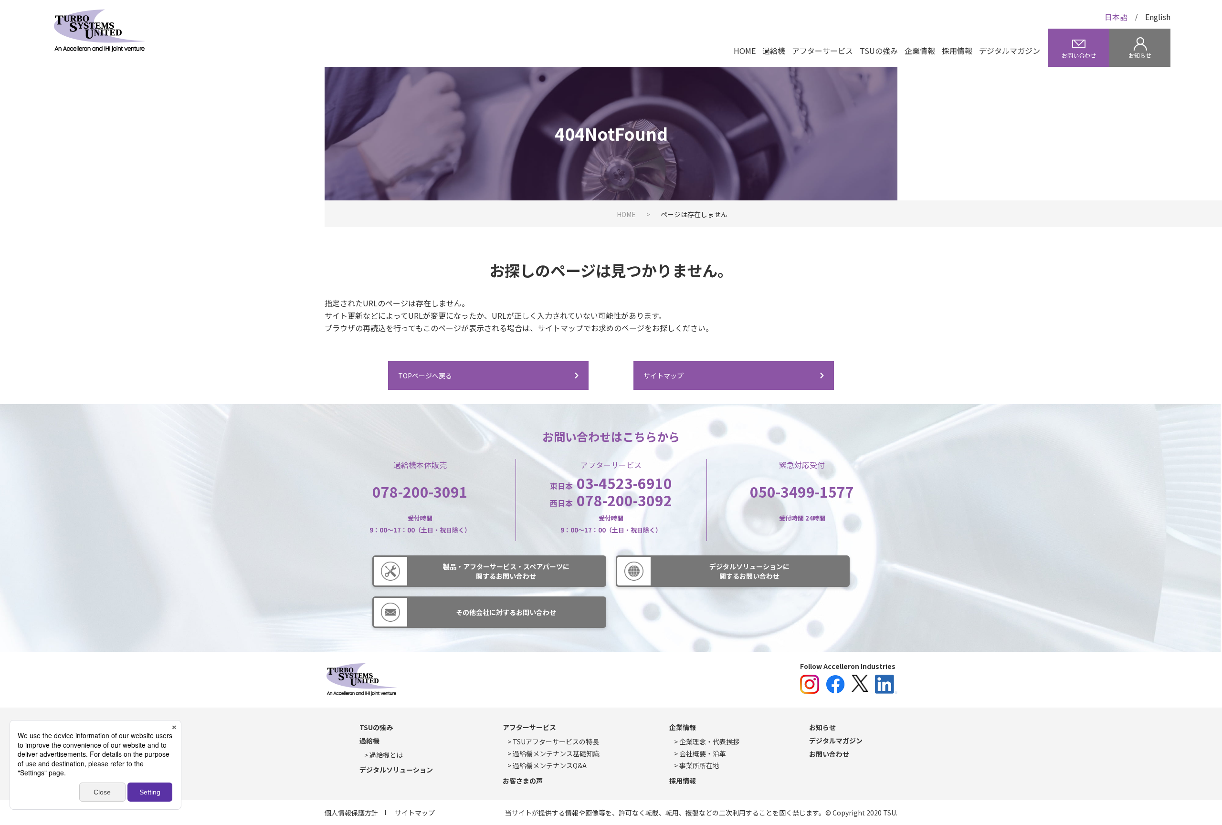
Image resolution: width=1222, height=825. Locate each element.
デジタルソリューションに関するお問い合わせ (749, 571)
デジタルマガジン (1009, 50)
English (1157, 16)
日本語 (1116, 16)
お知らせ (822, 727)
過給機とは (386, 755)
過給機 (773, 50)
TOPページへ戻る (425, 375)
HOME (745, 50)
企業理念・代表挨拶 (709, 741)
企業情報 (920, 50)
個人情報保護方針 (351, 812)
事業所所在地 (699, 765)
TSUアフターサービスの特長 (556, 741)
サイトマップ (663, 375)
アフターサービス (822, 50)
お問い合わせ (829, 754)
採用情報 (957, 50)
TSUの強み (879, 50)
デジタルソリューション (396, 769)
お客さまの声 (523, 780)
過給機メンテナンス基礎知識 (556, 753)
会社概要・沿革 (702, 753)
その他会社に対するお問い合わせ (506, 612)
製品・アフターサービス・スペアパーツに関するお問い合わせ (506, 571)
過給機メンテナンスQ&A (550, 765)
